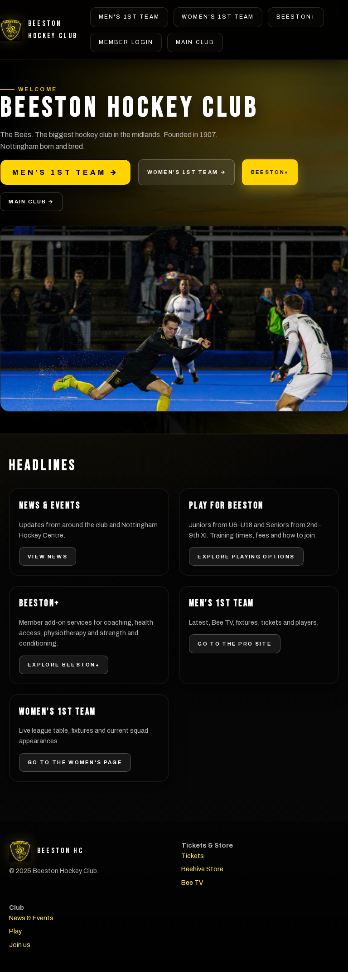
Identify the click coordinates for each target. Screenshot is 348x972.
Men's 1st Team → (65, 172)
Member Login (126, 42)
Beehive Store (202, 869)
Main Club (195, 42)
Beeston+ (295, 17)
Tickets (192, 855)
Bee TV (192, 882)
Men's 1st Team (129, 17)
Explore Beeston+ (64, 664)
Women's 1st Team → (186, 172)
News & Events (31, 918)
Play (15, 931)
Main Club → (31, 201)
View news (48, 556)
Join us (19, 944)
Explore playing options (246, 556)
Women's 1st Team (218, 17)
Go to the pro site (234, 643)
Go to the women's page (75, 762)
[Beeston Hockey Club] (11, 30)
